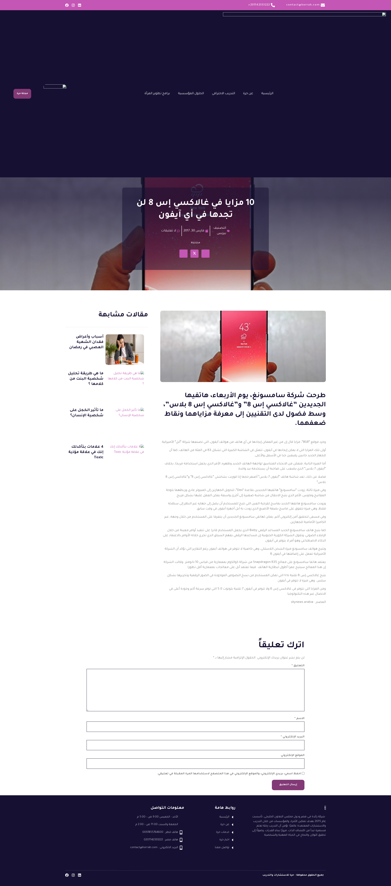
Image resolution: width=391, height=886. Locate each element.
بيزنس (221, 233)
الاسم (299, 718)
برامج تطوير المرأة (157, 93)
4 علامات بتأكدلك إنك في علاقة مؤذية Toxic (85, 452)
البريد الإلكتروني (292, 736)
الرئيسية (267, 93)
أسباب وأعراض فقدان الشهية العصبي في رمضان (86, 342)
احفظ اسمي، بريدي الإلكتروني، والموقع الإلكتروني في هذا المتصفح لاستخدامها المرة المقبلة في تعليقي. (229, 773)
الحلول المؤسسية (191, 93)
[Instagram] (73, 5)
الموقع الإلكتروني (292, 755)
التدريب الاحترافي (223, 93)
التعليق (298, 665)
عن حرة (248, 93)
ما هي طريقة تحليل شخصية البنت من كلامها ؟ (85, 379)
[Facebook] (67, 5)
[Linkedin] (79, 5)
